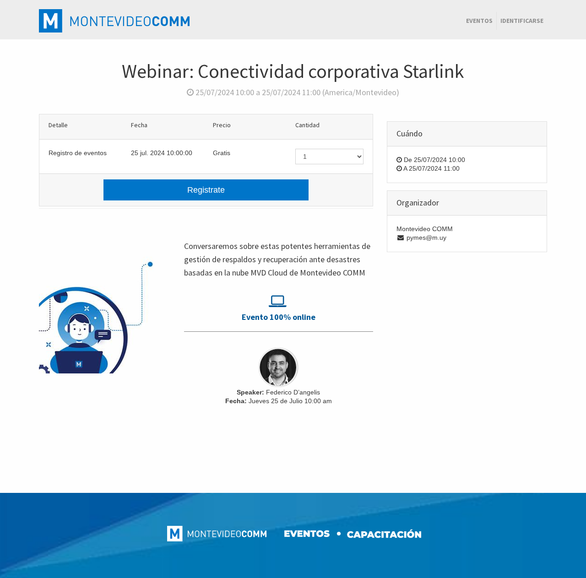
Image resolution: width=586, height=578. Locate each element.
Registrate (206, 189)
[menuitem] (479, 21)
